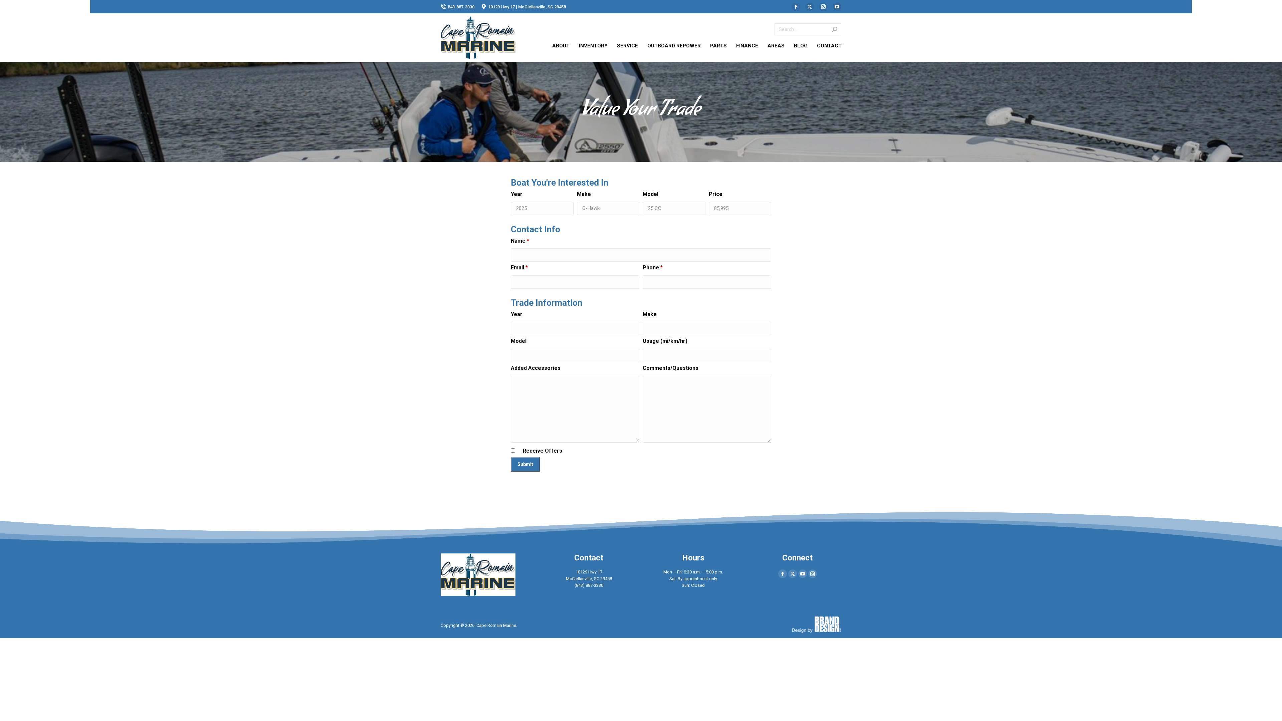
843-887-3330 (461, 6)
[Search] (834, 29)
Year (516, 194)
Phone (653, 267)
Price (715, 194)
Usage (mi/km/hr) (665, 341)
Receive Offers (542, 451)
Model (650, 194)
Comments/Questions (670, 368)
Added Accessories (536, 368)
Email (519, 267)
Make (584, 194)
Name (520, 241)
